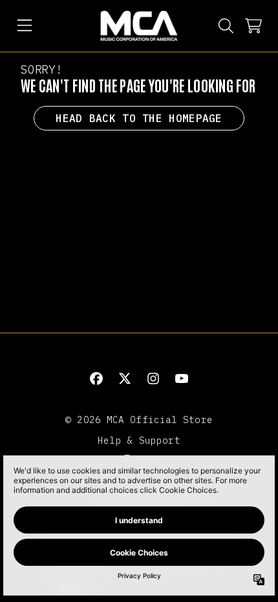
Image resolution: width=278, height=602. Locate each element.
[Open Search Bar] (225, 25)
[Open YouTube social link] (181, 378)
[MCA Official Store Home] (139, 25)
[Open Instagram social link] (153, 378)
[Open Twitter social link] (125, 378)
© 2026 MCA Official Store (139, 419)
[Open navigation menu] (24, 26)
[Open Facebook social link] (96, 378)
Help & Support (139, 440)
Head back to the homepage (139, 118)
